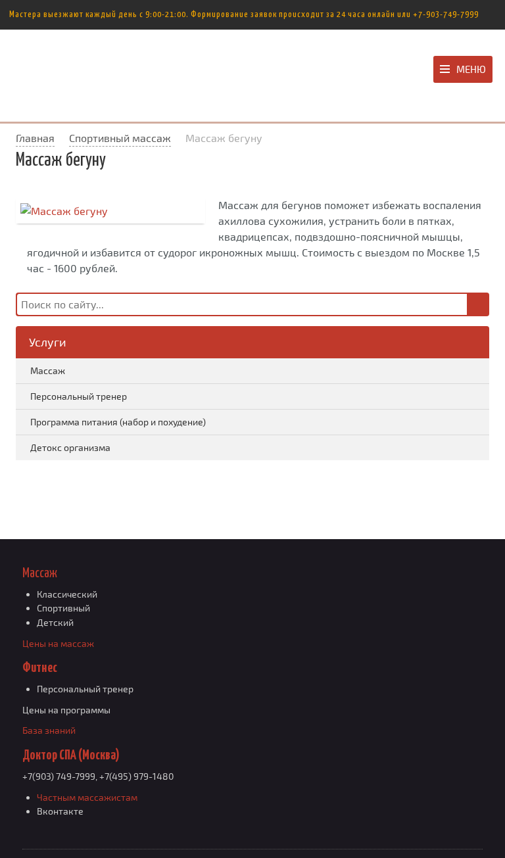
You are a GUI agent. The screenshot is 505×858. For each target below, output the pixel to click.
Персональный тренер (78, 396)
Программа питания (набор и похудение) (118, 421)
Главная (35, 137)
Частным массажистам (87, 797)
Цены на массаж (58, 643)
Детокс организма (70, 447)
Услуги (47, 342)
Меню (471, 69)
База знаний (49, 730)
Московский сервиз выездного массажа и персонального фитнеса (96, 72)
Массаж (47, 370)
